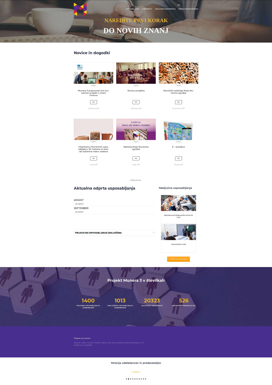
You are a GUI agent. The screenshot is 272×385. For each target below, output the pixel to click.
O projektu (147, 9)
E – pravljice (178, 147)
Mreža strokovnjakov (188, 9)
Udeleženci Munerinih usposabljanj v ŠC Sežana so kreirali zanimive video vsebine (93, 149)
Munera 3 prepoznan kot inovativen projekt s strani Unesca (93, 93)
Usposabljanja (132, 9)
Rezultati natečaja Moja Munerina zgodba (178, 92)
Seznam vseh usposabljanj (178, 259)
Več (93, 102)
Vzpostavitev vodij (178, 244)
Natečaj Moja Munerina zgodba (136, 148)
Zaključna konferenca (165, 9)
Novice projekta (136, 91)
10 (145, 378)
